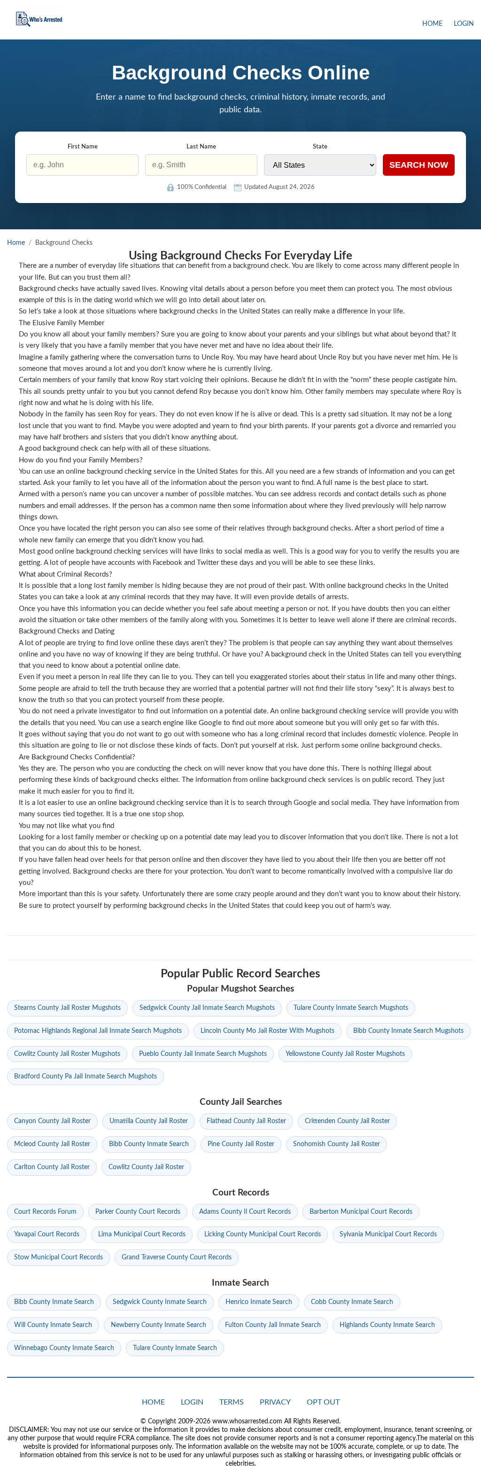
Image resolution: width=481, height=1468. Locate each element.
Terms (231, 1402)
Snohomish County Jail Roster (336, 1144)
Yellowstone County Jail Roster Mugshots (345, 1054)
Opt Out (323, 1402)
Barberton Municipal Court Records (361, 1212)
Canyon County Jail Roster (52, 1121)
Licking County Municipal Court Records (262, 1234)
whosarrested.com (38, 19)
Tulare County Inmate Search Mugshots (351, 1008)
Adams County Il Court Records (245, 1212)
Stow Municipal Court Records (58, 1257)
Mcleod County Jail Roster (52, 1144)
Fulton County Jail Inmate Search (273, 1325)
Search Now (418, 165)
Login (464, 24)
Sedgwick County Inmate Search (160, 1302)
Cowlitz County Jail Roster (146, 1167)
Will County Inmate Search (53, 1325)
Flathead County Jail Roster (246, 1121)
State (320, 147)
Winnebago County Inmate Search (64, 1348)
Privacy (275, 1402)
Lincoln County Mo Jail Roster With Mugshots (267, 1031)
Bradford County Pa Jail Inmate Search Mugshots (85, 1076)
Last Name (201, 147)
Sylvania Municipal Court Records (388, 1234)
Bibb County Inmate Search (149, 1144)
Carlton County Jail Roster (52, 1167)
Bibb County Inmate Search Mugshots (408, 1031)
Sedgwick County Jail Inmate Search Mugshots (207, 1008)
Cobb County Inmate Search (352, 1302)
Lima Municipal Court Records (142, 1234)
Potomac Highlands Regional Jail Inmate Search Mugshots (98, 1031)
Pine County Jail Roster (241, 1144)
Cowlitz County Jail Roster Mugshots (67, 1054)
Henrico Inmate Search (258, 1302)
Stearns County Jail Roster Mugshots (67, 1008)
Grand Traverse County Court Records (177, 1257)
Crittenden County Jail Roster (347, 1121)
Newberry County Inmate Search (158, 1325)
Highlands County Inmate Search (387, 1325)
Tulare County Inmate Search (175, 1348)
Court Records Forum (45, 1212)
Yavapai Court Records (46, 1234)
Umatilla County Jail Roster (148, 1121)
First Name (83, 147)
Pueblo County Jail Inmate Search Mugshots (203, 1054)
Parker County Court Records (137, 1212)
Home (432, 24)
